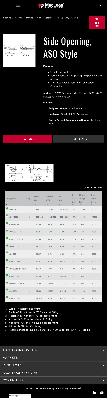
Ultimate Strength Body (82, 198)
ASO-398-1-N (14, 224)
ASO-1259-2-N (14, 217)
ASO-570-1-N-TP (15, 261)
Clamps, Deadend (44, 18)
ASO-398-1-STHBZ (16, 239)
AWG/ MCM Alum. (62, 198)
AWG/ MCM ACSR (50, 198)
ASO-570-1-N (14, 254)
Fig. (29, 198)
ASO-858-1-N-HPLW (16, 283)
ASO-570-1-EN (14, 246)
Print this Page (97, 22)
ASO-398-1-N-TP (15, 232)
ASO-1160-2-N (14, 209)
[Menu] (18, 5)
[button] (103, 350)
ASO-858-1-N (14, 276)
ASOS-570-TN (14, 298)
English (16, 396)
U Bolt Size (73, 198)
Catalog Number (11, 198)
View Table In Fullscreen (94, 188)
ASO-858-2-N (14, 291)
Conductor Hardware (24, 18)
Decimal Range (37, 198)
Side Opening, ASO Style (67, 18)
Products (7, 18)
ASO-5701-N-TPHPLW (17, 269)
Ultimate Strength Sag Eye (94, 198)
